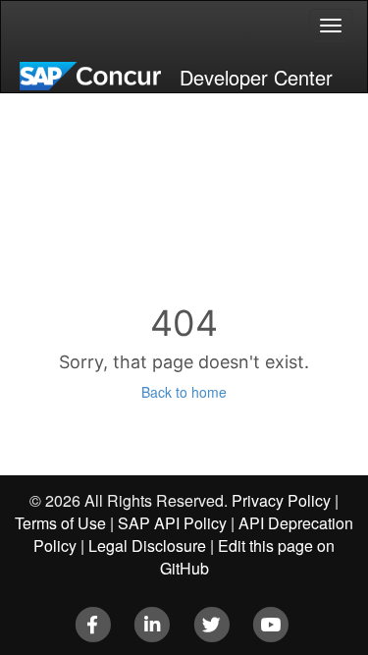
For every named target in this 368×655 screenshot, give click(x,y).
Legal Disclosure (147, 545)
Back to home (184, 392)
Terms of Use (60, 523)
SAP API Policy (172, 523)
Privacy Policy (281, 500)
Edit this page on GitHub (248, 556)
